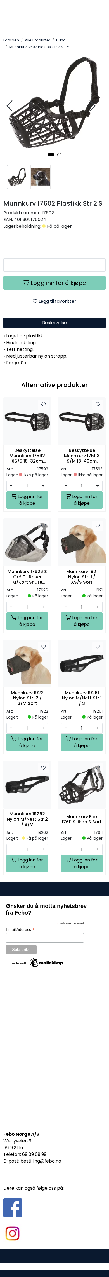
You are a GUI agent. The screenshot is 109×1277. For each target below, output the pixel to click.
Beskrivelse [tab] (54, 323)
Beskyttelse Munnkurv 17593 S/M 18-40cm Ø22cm (81, 456)
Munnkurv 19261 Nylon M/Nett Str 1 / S (82, 698)
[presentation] (10, 106)
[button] (51, 154)
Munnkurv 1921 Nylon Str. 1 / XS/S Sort (82, 577)
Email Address (20, 929)
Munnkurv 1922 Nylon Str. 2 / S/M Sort (27, 698)
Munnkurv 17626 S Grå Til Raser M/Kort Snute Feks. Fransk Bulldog (27, 577)
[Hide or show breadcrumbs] (68, 47)
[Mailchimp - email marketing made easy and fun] (36, 962)
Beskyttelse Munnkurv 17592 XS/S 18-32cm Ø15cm (27, 456)
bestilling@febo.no (40, 1161)
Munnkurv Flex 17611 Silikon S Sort (82, 819)
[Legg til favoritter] (43, 405)
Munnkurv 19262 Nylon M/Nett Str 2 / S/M (27, 819)
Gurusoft (54, 1266)
